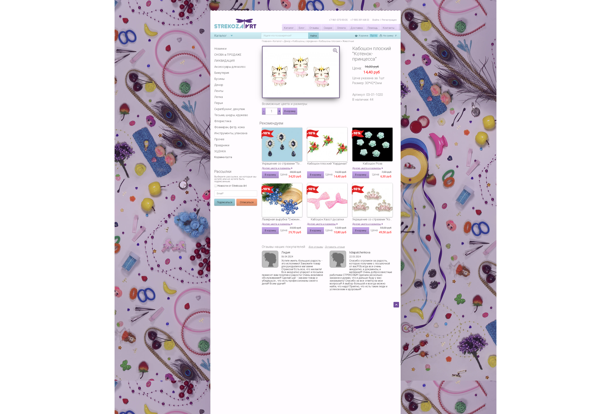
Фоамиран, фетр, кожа (229, 127)
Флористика (222, 121)
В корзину (289, 111)
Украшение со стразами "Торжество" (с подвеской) (282, 163)
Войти (375, 19)
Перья (218, 103)
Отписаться (246, 202)
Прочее (219, 139)
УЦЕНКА (220, 151)
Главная (266, 41)
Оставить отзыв (335, 247)
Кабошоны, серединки (305, 41)
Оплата (341, 27)
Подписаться (224, 202)
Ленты (218, 91)
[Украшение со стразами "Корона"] (372, 200)
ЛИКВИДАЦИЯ (224, 60)
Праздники (221, 145)
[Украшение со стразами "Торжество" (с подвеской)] (282, 144)
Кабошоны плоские (329, 41)
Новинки (220, 48)
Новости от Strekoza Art (232, 186)
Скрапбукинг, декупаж (229, 109)
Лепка (218, 97)
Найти (313, 35)
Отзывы (314, 27)
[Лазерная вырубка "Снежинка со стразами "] (282, 200)
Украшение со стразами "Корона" (372, 219)
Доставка (357, 27)
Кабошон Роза (372, 163)
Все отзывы (316, 247)
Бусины (219, 78)
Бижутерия (221, 72)
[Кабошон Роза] (372, 144)
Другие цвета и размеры (276, 168)
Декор (218, 84)
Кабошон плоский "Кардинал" (327, 163)
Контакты (388, 27)
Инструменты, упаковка (230, 133)
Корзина (368, 35)
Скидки (328, 27)
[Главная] (235, 24)
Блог (302, 27)
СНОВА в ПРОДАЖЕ (227, 54)
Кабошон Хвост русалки (327, 219)
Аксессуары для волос (230, 66)
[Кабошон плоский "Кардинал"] (327, 144)
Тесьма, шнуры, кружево (231, 115)
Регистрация (389, 19)
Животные (348, 41)
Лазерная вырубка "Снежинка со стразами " (282, 219)
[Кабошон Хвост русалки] (327, 200)
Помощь (373, 27)
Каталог (289, 27)
